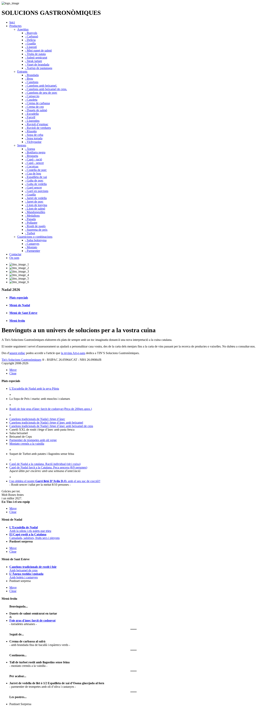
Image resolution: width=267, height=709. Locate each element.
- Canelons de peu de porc (41, 92)
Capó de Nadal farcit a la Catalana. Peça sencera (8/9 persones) (48, 467)
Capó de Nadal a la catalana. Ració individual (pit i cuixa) (45, 464)
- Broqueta (31, 156)
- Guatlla (30, 43)
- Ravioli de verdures (38, 127)
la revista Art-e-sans (73, 353)
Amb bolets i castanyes (26, 575)
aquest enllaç (17, 353)
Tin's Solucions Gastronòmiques (21, 359)
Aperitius (23, 29)
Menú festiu (17, 320)
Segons (21, 145)
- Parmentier (32, 250)
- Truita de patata (35, 54)
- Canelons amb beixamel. (41, 85)
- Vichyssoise (33, 141)
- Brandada (32, 75)
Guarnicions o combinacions (34, 236)
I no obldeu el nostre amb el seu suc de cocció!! (54, 481)
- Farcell (30, 117)
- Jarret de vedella (36, 198)
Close (12, 373)
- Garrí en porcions (36, 191)
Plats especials (18, 297)
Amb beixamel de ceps (32, 568)
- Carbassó (31, 36)
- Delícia (30, 40)
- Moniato (31, 247)
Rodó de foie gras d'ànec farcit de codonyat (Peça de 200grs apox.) (50, 409)
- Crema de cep (34, 106)
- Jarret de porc (34, 201)
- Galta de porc (34, 180)
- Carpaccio (32, 96)
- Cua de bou (33, 173)
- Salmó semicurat (36, 57)
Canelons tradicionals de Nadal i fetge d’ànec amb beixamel (46, 422)
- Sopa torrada (33, 138)
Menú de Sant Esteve (23, 312)
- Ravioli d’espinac (36, 124)
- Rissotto (31, 131)
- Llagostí (31, 47)
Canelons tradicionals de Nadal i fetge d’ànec (37, 419)
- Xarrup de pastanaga (38, 68)
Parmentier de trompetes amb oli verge (33, 440)
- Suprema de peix (36, 229)
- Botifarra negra (35, 152)
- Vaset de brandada (37, 64)
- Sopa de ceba (34, 134)
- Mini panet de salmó (38, 50)
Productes (15, 26)
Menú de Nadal (19, 305)
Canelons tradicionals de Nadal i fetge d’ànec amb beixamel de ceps (51, 426)
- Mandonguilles (35, 212)
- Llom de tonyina (36, 205)
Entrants (22, 71)
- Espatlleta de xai (36, 177)
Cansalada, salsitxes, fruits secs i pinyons (34, 536)
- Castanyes (32, 243)
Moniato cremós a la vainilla (26, 443)
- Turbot (30, 233)
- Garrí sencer (33, 187)
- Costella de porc (36, 170)
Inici (12, 22)
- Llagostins (32, 120)
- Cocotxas (31, 166)
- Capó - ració (33, 159)
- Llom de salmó (35, 208)
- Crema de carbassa (37, 103)
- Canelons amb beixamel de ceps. (46, 89)
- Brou (29, 78)
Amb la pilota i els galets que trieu (30, 529)
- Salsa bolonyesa (36, 240)
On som (14, 257)
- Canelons (31, 82)
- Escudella (32, 113)
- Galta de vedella (36, 184)
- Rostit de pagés (35, 226)
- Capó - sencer (34, 163)
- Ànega (30, 149)
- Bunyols (31, 33)
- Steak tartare (33, 61)
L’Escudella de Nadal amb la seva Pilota (34, 388)
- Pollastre (31, 222)
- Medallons (32, 215)
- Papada (30, 219)
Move (13, 369)
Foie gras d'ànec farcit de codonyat (32, 620)
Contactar (15, 254)
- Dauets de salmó (36, 110)
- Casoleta (31, 99)
